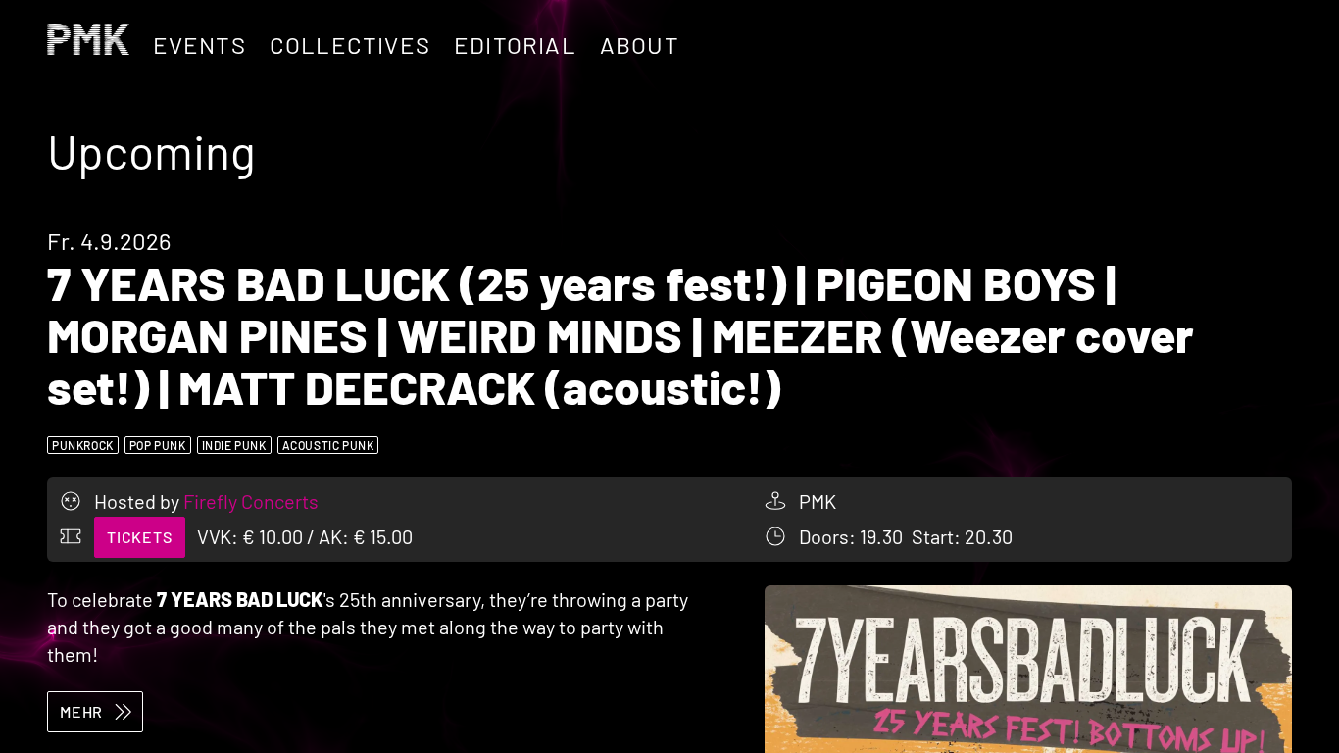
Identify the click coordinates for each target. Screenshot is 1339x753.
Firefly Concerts (251, 501)
